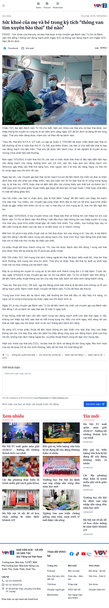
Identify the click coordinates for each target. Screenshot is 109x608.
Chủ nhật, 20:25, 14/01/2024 (94, 16)
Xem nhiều (94, 565)
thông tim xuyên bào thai (23, 355)
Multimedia (58, 7)
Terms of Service (58, 398)
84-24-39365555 (14, 581)
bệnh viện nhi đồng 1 (74, 355)
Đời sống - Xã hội (97, 571)
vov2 (4, 358)
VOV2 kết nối (74, 589)
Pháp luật (72, 584)
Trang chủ (52, 565)
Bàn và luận (74, 571)
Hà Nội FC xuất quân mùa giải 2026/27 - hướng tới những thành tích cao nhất (95, 431)
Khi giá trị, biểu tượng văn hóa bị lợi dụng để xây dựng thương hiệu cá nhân (95, 456)
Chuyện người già (55, 589)
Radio (38, 7)
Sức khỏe (6, 16)
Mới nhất (72, 565)
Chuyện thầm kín (97, 589)
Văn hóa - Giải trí (97, 576)
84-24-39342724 (14, 585)
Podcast (47, 7)
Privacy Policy (43, 398)
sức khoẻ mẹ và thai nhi (50, 355)
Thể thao (51, 584)
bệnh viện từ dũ (95, 355)
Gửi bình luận (93, 404)
